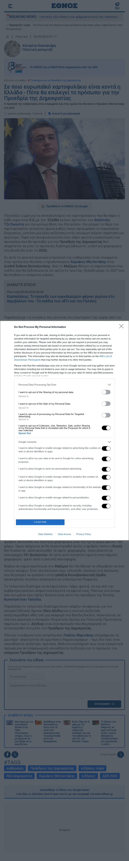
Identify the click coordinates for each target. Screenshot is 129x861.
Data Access (64, 534)
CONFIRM (40, 522)
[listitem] (64, 384)
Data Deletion (45, 534)
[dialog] (64, 430)
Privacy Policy (83, 534)
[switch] (106, 392)
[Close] (122, 327)
